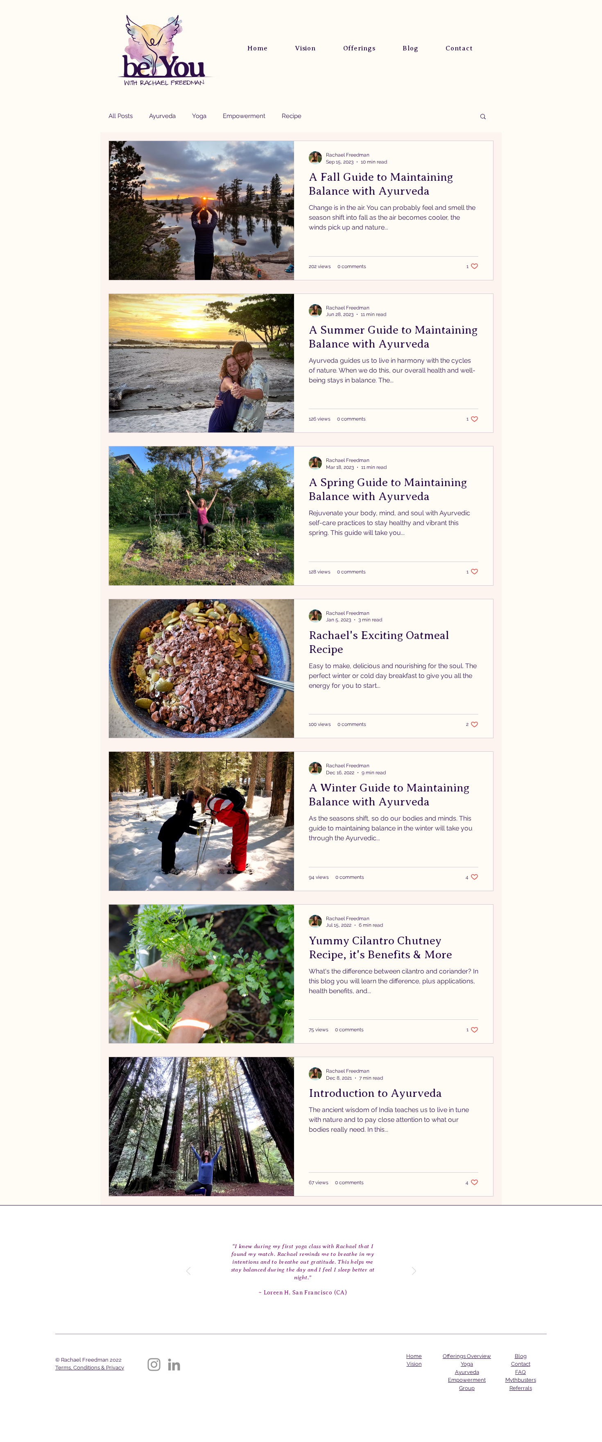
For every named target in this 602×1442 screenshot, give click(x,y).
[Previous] (188, 1271)
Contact (520, 1364)
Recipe (291, 116)
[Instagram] (154, 1364)
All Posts (121, 116)
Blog (521, 1356)
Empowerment (244, 116)
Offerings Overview (467, 1356)
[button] (483, 117)
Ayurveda (162, 116)
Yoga (199, 116)
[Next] (414, 1271)
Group (467, 1388)
